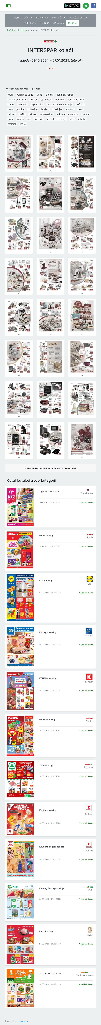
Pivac (89, 935)
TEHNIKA (44, 23)
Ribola (90, 537)
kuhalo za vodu (76, 99)
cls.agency (23, 1021)
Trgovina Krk (86, 493)
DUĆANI (72, 23)
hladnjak (57, 109)
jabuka (20, 109)
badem (86, 114)
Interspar (22, 30)
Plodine (89, 721)
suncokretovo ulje (56, 119)
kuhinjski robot (65, 94)
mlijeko (12, 114)
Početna (11, 30)
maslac (70, 109)
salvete (81, 119)
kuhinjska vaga (25, 94)
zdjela (49, 94)
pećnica (80, 104)
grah (10, 119)
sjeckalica (46, 99)
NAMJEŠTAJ (58, 17)
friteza (33, 114)
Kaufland (88, 814)
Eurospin (88, 635)
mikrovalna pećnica (67, 114)
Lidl (90, 583)
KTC (90, 890)
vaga (39, 94)
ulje (72, 119)
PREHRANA (30, 23)
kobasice (32, 109)
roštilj (22, 114)
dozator (38, 119)
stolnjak (12, 124)
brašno (45, 109)
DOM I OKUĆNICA (23, 17)
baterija (59, 99)
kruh (10, 94)
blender (22, 104)
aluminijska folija (17, 99)
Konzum (89, 681)
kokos (20, 119)
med (80, 109)
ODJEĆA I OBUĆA (78, 17)
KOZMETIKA (42, 17)
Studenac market (84, 975)
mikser (33, 99)
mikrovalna (46, 114)
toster (11, 104)
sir (28, 119)
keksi (23, 124)
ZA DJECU (58, 23)
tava (10, 109)
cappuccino (37, 104)
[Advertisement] (50, 76)
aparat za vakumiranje (59, 104)
